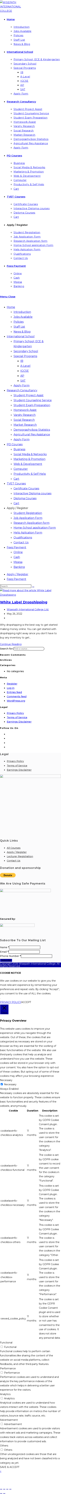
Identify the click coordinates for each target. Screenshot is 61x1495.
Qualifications (23, 537)
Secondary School (26, 351)
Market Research (25, 424)
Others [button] (4, 1445)
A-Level (25, 365)
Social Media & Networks (30, 454)
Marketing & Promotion (29, 459)
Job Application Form (28, 518)
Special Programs (25, 356)
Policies (19, 321)
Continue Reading (11, 644)
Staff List (19, 326)
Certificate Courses (26, 488)
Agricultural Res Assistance (32, 434)
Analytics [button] (5, 1394)
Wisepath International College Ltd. (28, 609)
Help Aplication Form (28, 532)
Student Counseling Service (33, 400)
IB (21, 361)
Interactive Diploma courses (32, 493)
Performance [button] (8, 1368)
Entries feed (14, 692)
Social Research (24, 419)
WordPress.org (16, 700)
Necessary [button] (6, 1080)
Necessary (10, 1084)
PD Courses (15, 444)
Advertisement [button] (9, 1419)
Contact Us (21, 542)
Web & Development (28, 464)
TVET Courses (16, 483)
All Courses (14, 847)
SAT (23, 380)
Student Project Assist (29, 395)
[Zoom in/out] (1, 1489)
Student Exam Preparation (32, 405)
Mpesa (18, 562)
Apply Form (21, 385)
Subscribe (6, 960)
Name (4, 947)
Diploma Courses (25, 498)
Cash (17, 557)
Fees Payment (16, 547)
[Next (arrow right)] (4, 1493)
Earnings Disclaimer (19, 721)
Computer (21, 469)
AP (22, 375)
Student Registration (28, 513)
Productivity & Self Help (30, 473)
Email (4, 951)
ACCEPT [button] (26, 1002)
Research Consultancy (22, 390)
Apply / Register (17, 508)
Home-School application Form (35, 527)
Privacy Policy (15, 713)
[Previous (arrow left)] (1, 1493)
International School (21, 336)
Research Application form (31, 523)
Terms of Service (17, 717)
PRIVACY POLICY (10, 1002)
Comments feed (16, 696)
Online (18, 552)
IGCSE (24, 370)
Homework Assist (25, 410)
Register (12, 683)
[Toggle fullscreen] (4, 1489)
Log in (10, 688)
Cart (16, 478)
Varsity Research (25, 415)
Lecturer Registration (20, 856)
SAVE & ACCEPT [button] (9, 1467)
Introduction (22, 312)
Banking (19, 567)
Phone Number (10, 956)
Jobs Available (23, 316)
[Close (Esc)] (10, 1489)
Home (11, 307)
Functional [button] (6, 1342)
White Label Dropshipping (23, 602)
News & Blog (22, 331)
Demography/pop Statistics (32, 429)
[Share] (7, 1489)
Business (19, 449)
